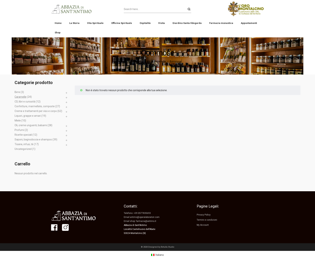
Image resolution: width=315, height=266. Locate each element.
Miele (18, 120)
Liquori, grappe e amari (28, 115)
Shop (147, 61)
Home (136, 61)
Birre (17, 92)
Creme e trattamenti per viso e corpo (36, 111)
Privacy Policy (204, 214)
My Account (203, 225)
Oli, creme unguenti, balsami (31, 125)
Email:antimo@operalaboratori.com (142, 217)
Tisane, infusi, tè (24, 144)
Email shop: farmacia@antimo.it (140, 221)
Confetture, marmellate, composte (35, 106)
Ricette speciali (23, 134)
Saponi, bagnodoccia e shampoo (33, 139)
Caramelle (160, 61)
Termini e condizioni (207, 220)
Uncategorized (23, 148)
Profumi (19, 130)
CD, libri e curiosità (25, 101)
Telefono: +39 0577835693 (137, 213)
